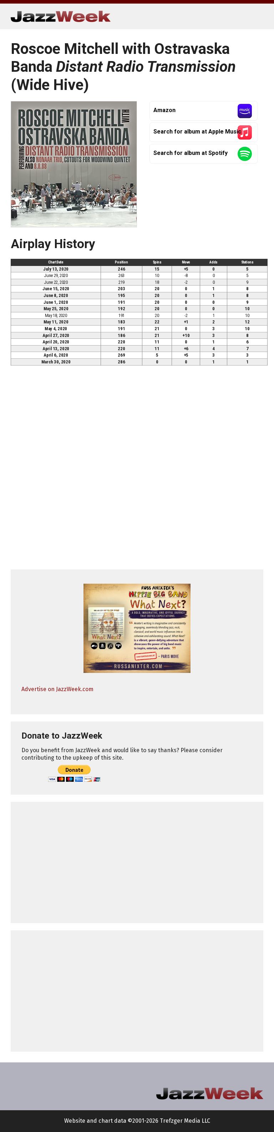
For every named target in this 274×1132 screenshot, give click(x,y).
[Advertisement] (137, 862)
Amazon (164, 110)
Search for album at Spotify (190, 153)
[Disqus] (137, 470)
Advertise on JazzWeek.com (57, 689)
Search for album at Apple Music (197, 131)
